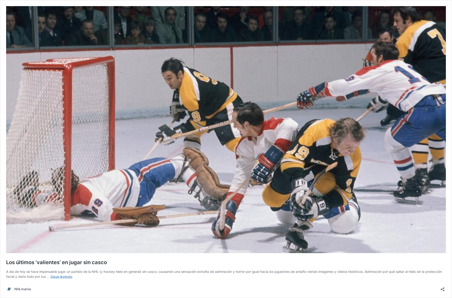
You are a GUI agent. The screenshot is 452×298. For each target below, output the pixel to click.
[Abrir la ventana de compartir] (442, 287)
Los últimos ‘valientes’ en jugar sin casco (56, 262)
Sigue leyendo (61, 276)
